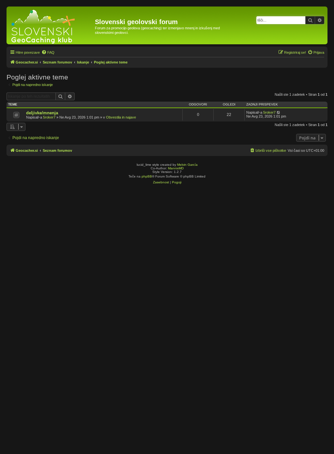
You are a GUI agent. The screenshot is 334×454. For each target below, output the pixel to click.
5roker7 (49, 117)
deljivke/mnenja (42, 112)
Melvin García (187, 164)
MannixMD (176, 168)
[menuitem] (47, 52)
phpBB (147, 176)
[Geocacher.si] (51, 25)
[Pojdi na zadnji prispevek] (279, 112)
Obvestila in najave (121, 117)
